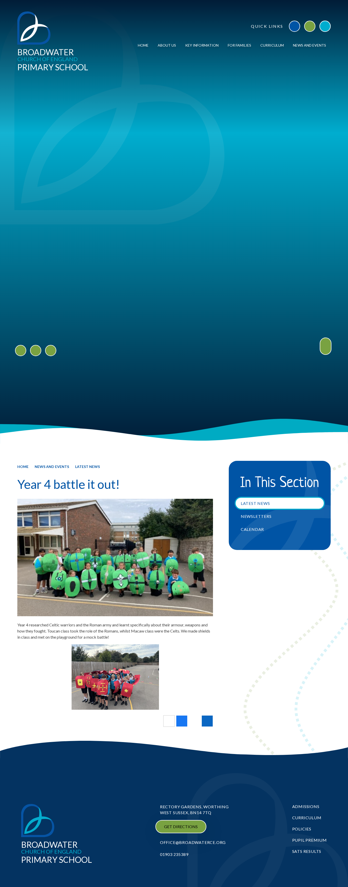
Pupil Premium (309, 840)
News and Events (52, 466)
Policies (301, 828)
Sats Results (307, 851)
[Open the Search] (325, 26)
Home (23, 466)
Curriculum (307, 817)
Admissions (305, 806)
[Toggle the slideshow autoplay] (50, 350)
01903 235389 (174, 854)
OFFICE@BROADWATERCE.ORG (193, 842)
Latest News (87, 466)
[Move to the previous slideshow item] (20, 350)
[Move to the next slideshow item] (35, 350)
